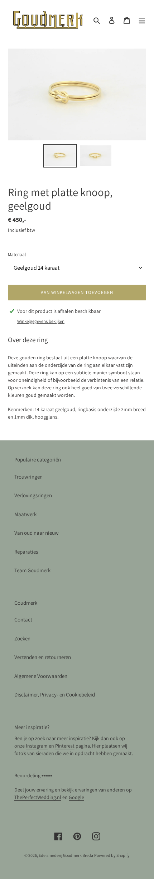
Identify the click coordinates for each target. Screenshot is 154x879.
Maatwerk (25, 514)
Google (76, 797)
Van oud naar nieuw (36, 532)
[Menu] (141, 20)
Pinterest (64, 746)
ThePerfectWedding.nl (37, 797)
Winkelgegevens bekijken (40, 321)
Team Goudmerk (32, 570)
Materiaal (17, 254)
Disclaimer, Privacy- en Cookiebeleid (54, 694)
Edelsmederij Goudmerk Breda (66, 855)
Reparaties (26, 551)
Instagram (37, 746)
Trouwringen (28, 476)
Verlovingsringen (33, 495)
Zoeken (22, 638)
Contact (23, 619)
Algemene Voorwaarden (40, 676)
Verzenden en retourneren (42, 657)
